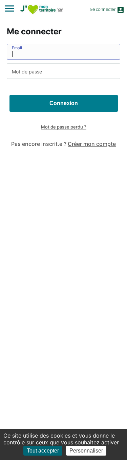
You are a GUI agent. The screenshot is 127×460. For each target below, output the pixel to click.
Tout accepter (43, 451)
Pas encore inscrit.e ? (63, 143)
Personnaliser (86, 451)
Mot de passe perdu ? (63, 127)
